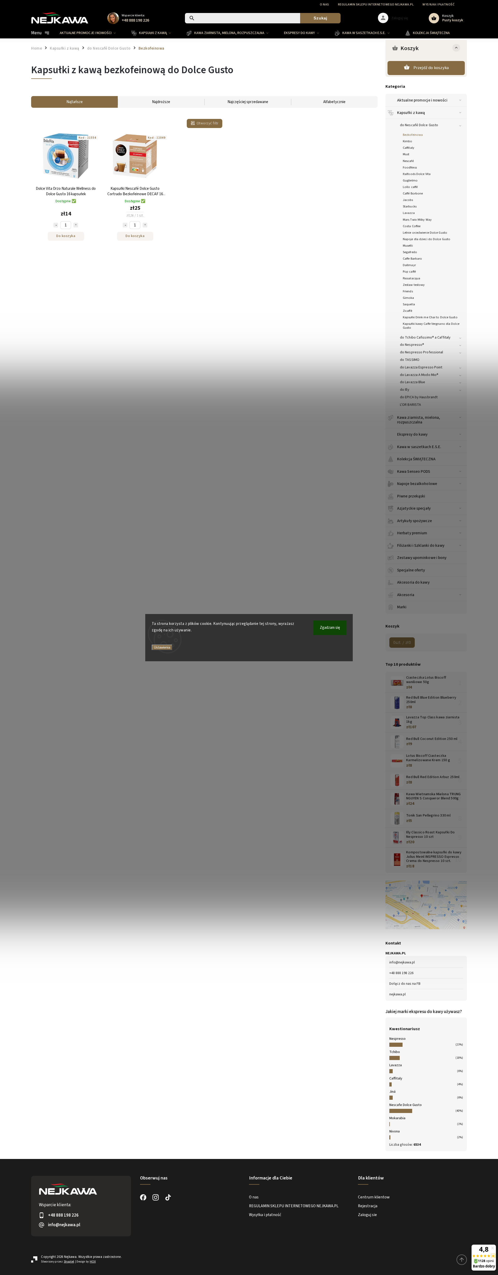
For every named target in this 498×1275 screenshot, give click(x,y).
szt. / (402, 642)
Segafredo (410, 252)
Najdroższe (161, 102)
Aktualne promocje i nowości (422, 100)
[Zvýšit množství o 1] (75, 225)
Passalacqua (411, 278)
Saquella (409, 304)
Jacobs (408, 200)
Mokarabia (397, 1118)
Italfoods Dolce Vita (417, 174)
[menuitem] (91, 33)
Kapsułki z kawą (411, 113)
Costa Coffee (411, 226)
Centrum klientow (374, 1197)
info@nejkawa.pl (402, 962)
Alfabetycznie (334, 102)
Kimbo (407, 141)
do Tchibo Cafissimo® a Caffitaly (425, 337)
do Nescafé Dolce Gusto (419, 125)
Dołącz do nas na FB (404, 983)
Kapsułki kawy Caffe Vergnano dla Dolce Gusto (431, 325)
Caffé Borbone (413, 193)
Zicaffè (407, 310)
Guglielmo (410, 180)
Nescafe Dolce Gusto (405, 1105)
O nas (324, 4)
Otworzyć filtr (207, 123)
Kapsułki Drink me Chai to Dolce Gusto (430, 317)
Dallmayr (409, 265)
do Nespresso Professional (421, 352)
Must (406, 154)
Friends (408, 291)
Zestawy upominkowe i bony (422, 558)
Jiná (392, 1091)
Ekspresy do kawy (412, 434)
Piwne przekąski (411, 496)
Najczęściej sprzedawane (247, 102)
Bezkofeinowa (413, 134)
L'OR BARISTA (410, 404)
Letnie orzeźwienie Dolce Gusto (425, 232)
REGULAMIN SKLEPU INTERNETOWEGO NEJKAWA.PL (376, 4)
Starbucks (410, 206)
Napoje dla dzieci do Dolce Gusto (426, 239)
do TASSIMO (409, 359)
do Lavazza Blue (412, 382)
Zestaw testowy (414, 284)
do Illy (404, 389)
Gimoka (408, 297)
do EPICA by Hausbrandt (419, 397)
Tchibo (394, 1052)
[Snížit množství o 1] (55, 225)
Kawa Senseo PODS (413, 471)
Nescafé (408, 161)
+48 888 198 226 (401, 973)
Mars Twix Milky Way (417, 219)
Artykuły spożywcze (414, 521)
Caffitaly (408, 147)
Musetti (408, 245)
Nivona (394, 1131)
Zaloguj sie (367, 1215)
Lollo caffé (410, 187)
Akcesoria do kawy (413, 582)
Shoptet (69, 1261)
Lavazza (409, 213)
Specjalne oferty (411, 570)
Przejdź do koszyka (431, 68)
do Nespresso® (412, 344)
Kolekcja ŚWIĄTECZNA (416, 459)
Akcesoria (405, 595)
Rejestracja (367, 1206)
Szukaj (320, 18)
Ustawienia (162, 647)
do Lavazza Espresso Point (421, 367)
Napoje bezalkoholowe (417, 484)
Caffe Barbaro (412, 258)
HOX (93, 1261)
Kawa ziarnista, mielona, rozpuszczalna (418, 420)
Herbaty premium (412, 533)
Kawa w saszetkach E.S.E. (419, 447)
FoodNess (410, 167)
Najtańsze (74, 102)
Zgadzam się (330, 627)
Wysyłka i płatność (438, 4)
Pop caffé (409, 271)
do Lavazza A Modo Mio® (419, 374)
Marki (402, 607)
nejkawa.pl (397, 994)
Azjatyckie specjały (414, 508)
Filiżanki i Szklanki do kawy (420, 545)
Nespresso (397, 1038)
